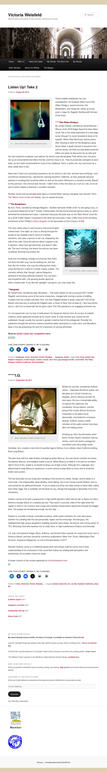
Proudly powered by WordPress (57, 762)
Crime (27, 357)
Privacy (40, 762)
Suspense (59, 357)
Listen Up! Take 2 (22, 87)
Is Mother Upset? (15, 599)
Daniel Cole (89, 357)
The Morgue (48, 67)
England (11, 359)
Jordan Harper (29, 359)
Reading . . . (49, 357)
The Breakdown (38, 362)
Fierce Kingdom (40, 221)
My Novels (77, 61)
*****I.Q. (14, 375)
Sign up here (65, 667)
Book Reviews (14, 67)
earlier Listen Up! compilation (31, 333)
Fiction (41, 357)
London (39, 359)
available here (73, 657)
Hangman (19, 359)
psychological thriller (66, 359)
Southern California (23, 362)
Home (11, 61)
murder (46, 359)
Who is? (21, 61)
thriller (66, 357)
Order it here (91, 651)
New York (53, 359)
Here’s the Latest (36, 61)
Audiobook (20, 357)
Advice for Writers (32, 67)
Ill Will (81, 221)
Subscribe (14, 694)
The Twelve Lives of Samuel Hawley (24, 197)
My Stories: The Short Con (58, 61)
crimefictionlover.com (57, 560)
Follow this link (78, 637)
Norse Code (13, 616)
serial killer (79, 359)
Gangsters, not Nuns (16, 605)
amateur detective (59, 583)
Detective (34, 357)
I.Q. (69, 583)
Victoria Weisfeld (25, 15)
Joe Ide (74, 583)
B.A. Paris (80, 357)
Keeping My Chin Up (16, 610)
